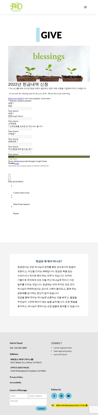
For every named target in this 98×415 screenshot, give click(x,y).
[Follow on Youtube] (68, 396)
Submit (41, 408)
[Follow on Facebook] (54, 396)
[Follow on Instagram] (61, 396)
